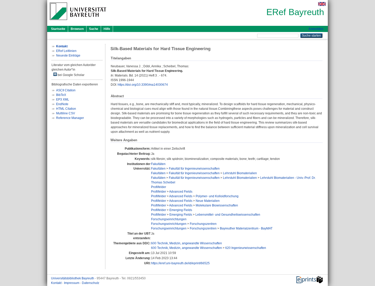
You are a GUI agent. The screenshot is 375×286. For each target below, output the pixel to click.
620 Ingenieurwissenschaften (245, 248)
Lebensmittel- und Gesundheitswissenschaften (227, 214)
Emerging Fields (180, 210)
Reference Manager (70, 118)
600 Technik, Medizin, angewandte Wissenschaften (186, 243)
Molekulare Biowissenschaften (217, 205)
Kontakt (56, 283)
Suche (93, 29)
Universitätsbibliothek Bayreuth (73, 278)
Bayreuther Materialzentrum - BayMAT (246, 228)
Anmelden (315, 29)
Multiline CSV (65, 113)
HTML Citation (66, 109)
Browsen (77, 29)
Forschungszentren (203, 224)
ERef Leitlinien (66, 51)
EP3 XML (62, 99)
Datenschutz (90, 283)
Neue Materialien (208, 201)
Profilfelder (158, 187)
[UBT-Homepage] (78, 21)
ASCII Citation (66, 90)
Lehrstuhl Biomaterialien (240, 173)
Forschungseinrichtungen (168, 219)
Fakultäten (158, 164)
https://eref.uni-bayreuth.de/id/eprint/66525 (180, 263)
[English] (322, 4)
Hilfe (107, 29)
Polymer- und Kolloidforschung (217, 196)
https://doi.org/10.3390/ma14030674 (143, 84)
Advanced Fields (180, 191)
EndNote (62, 104)
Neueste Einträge (68, 55)
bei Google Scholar (70, 75)
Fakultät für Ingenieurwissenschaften (194, 168)
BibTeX (61, 95)
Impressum (72, 283)
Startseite (58, 29)
